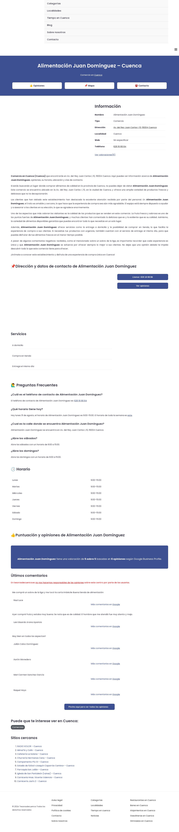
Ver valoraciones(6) (105, 154)
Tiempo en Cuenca (58, 17)
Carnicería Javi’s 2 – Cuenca (31, 781)
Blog (49, 25)
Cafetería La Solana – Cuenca (32, 754)
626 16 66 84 (80, 400)
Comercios (17, 727)
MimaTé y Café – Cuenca (30, 750)
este (130, 415)
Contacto (53, 39)
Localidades (54, 10)
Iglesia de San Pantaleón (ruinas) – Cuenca (39, 773)
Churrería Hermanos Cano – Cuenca (36, 757)
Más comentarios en (105, 604)
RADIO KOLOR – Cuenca (29, 746)
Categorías (54, 3)
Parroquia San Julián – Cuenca (32, 769)
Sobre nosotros (56, 32)
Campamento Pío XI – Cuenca (32, 761)
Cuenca (98, 74)
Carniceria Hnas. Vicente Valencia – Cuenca (39, 777)
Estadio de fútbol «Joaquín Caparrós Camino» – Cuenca (45, 765)
